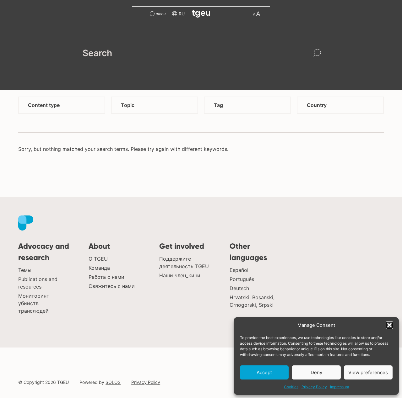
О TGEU (98, 259)
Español (239, 270)
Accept (264, 372)
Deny (316, 372)
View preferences (368, 372)
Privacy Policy (314, 387)
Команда (99, 268)
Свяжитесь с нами (112, 286)
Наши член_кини (179, 275)
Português (242, 279)
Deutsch (239, 288)
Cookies (291, 387)
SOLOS (113, 382)
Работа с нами (106, 277)
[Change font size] (256, 13)
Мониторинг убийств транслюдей (33, 303)
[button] (389, 325)
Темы (24, 270)
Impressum (339, 387)
